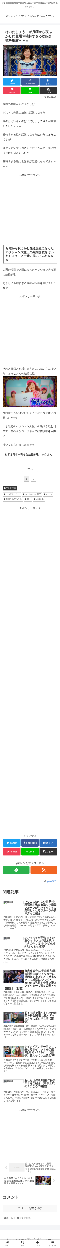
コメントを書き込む (30, 1208)
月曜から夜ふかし (13, 499)
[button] (53, 655)
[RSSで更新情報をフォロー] (43, 870)
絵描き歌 (39, 499)
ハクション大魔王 (32, 494)
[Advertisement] (30, 211)
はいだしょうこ (12, 494)
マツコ (48, 494)
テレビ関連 (11, 488)
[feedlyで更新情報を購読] (16, 870)
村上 (28, 499)
